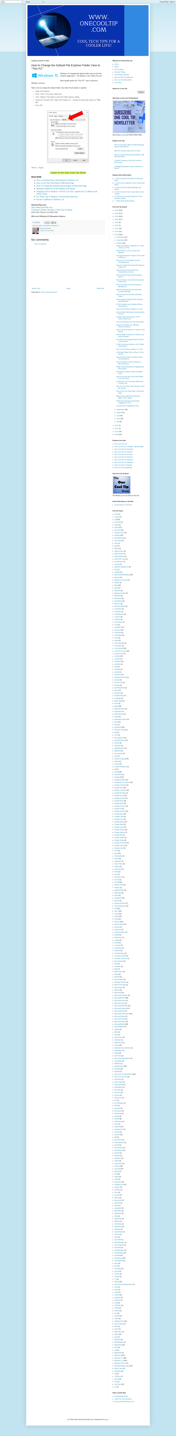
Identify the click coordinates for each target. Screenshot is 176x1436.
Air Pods (117, 522)
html (115, 874)
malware (117, 966)
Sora (116, 1192)
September (121, 410)
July (118, 416)
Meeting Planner (120, 982)
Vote (116, 1326)
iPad (116, 919)
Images (117, 887)
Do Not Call (118, 682)
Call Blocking (119, 614)
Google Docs (119, 795)
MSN (116, 1032)
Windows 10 (55, 225)
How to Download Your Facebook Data (130, 322)
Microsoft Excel (119, 998)
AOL (116, 543)
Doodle (117, 685)
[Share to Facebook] (52, 222)
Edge (116, 706)
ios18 (116, 914)
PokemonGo (118, 1129)
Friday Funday (119, 759)
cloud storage (119, 643)
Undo (116, 1292)
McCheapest (118, 979)
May (118, 422)
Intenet (116, 901)
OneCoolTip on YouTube (123, 505)
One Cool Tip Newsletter (123, 80)
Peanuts (117, 1108)
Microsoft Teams (120, 1022)
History (116, 866)
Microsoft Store (119, 1016)
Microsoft (117, 993)
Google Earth (119, 803)
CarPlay (117, 619)
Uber (116, 1290)
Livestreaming (119, 953)
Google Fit (118, 809)
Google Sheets (119, 832)
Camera (117, 617)
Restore (117, 1156)
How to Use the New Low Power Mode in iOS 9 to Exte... (129, 377)
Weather (117, 1339)
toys (115, 1266)
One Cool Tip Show (64, 209)
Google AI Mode (120, 780)
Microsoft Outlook (120, 1008)
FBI (115, 732)
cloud (116, 640)
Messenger (118, 987)
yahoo (116, 1379)
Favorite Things (119, 72)
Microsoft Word (119, 1024)
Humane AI (118, 877)
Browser (117, 604)
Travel (116, 1271)
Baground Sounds (120, 580)
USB (116, 1303)
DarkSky (117, 664)
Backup (117, 577)
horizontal (117, 869)
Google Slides (119, 837)
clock (116, 638)
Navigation (118, 1050)
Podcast (117, 1127)
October (120, 243)
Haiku (116, 858)
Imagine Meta (119, 890)
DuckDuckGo (119, 696)
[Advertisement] (68, 266)
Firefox (116, 743)
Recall (116, 1145)
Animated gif (118, 538)
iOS (115, 908)
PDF (116, 1106)
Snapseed (118, 1182)
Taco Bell (117, 1240)
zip (115, 1387)
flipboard (117, 751)
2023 (117, 219)
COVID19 (117, 661)
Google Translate (120, 843)
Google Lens (118, 819)
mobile (116, 1029)
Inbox (116, 895)
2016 (117, 231)
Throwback (118, 1258)
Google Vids (118, 848)
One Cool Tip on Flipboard (123, 460)
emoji (116, 722)
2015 (117, 234)
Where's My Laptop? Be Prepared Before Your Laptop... (128, 397)
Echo (116, 703)
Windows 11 (118, 1360)
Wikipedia (117, 1353)
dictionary (117, 675)
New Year (117, 1056)
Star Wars (117, 1211)
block (116, 588)
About (116, 67)
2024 (117, 216)
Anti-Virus (117, 540)
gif (115, 769)
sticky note (118, 1219)
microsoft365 (118, 1027)
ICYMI (116, 882)
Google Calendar (120, 790)
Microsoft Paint (119, 1011)
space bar (117, 1200)
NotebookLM (118, 1066)
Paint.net (117, 1092)
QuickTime (118, 1140)
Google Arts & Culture (121, 782)
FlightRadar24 (119, 748)
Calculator (118, 609)
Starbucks (117, 1213)
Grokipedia (118, 856)
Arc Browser (118, 561)
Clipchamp (118, 635)
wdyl (116, 1337)
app (115, 546)
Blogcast (117, 590)
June (118, 419)
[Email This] (45, 222)
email (116, 717)
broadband (118, 601)
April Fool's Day (119, 559)
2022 (117, 222)
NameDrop (118, 1043)
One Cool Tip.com (120, 444)
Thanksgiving (119, 1253)
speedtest (117, 1208)
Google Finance (120, 806)
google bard (118, 788)
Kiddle (116, 935)
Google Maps (119, 822)
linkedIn (117, 950)
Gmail (116, 772)
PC (115, 1100)
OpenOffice (118, 1087)
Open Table (118, 1082)
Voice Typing (118, 1324)
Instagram (117, 898)
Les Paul (117, 945)
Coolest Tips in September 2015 (127, 406)
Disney (116, 680)
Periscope (117, 1111)
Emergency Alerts (120, 719)
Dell (115, 667)
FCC (116, 735)
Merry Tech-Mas (120, 985)
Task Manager (119, 1242)
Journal (117, 927)
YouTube (117, 1384)
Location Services (120, 958)
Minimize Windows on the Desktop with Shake (55, 189)
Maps (116, 974)
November (120, 240)
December (120, 237)
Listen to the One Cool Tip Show (68, 172)
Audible (117, 572)
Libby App (117, 948)
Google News (119, 827)
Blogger (105, 1419)
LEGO (116, 943)
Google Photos (119, 830)
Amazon (117, 530)
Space (116, 1198)
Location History (120, 956)
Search (116, 1166)
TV (115, 1279)
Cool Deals (118, 648)
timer (116, 1263)
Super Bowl (118, 1232)
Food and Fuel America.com (124, 1401)
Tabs (116, 1237)
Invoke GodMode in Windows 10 (50, 199)
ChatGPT (117, 627)
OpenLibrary (118, 1085)
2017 (117, 228)
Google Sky (118, 835)
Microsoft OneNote (120, 1006)
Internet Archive (119, 903)
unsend (117, 1295)
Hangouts (117, 861)
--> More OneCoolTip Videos (124, 201)
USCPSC (117, 1305)
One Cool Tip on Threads (123, 465)
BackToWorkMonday (121, 575)
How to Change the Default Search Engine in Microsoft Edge (61, 186)
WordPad (117, 1371)
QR (115, 1137)
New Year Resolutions (122, 1058)
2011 (117, 431)
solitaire (117, 1190)
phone (116, 1116)
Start (116, 1216)
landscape (118, 937)
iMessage (117, 893)
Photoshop (118, 1121)
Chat (116, 625)
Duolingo (117, 698)
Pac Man (117, 1090)
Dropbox (117, 693)
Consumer (118, 646)
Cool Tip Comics (120, 651)
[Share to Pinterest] (55, 222)
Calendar (117, 612)
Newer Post (36, 288)
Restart (116, 1153)
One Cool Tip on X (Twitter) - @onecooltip (128, 447)
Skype (116, 1177)
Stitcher (117, 1221)
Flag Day (117, 746)
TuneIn (116, 1274)
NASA (116, 1045)
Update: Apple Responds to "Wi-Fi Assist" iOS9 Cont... (128, 318)
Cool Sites (118, 83)
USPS (116, 1308)
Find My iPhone (119, 740)
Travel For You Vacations (123, 1399)
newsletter (118, 1061)
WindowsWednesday (121, 1366)
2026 (117, 210)
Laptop (116, 940)
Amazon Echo (119, 533)
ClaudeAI (117, 633)
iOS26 (116, 916)
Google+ (51, 209)
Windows (117, 1355)
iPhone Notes (119, 924)
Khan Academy (119, 932)
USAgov (117, 1300)
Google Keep (119, 814)
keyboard (117, 929)
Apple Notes (118, 554)
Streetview (118, 1226)
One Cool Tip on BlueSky (123, 468)
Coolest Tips (118, 654)
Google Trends (119, 845)
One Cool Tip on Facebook (123, 449)
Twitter (43, 209)
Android (117, 535)
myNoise (117, 1040)
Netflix (116, 1053)
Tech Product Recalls (121, 75)
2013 (117, 428)
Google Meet (118, 824)
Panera (117, 1095)
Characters (118, 622)
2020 (117, 225)
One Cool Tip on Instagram (123, 462)
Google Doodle (119, 798)
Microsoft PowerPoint (121, 1014)
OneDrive (117, 1079)
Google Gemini (119, 811)
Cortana (117, 659)
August (119, 412)
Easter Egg (118, 701)
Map (116, 969)
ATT (115, 569)
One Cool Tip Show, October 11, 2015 (129, 349)
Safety (116, 1161)
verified (117, 1316)
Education (117, 711)
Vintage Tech (119, 1321)
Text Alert (117, 1247)
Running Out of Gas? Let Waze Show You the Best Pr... (129, 358)
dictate (116, 672)
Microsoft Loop (119, 1003)
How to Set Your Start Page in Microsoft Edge (55, 183)
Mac (115, 964)
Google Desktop (120, 793)
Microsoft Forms (119, 1001)
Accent (116, 517)
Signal (116, 1171)
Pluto (116, 1124)
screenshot (118, 1163)
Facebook (35, 209)
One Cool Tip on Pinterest (123, 457)
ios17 (116, 911)
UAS (116, 1287)
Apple (116, 548)
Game (116, 761)
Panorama (118, 1098)
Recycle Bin (118, 1148)
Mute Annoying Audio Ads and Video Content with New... (129, 290)
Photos (116, 1119)
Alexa (116, 527)
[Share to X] (50, 222)
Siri (115, 1174)
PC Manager (118, 1103)
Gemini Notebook (120, 767)
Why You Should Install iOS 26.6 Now (127, 151)
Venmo (116, 1311)
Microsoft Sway (119, 1019)
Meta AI (117, 990)
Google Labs (118, 816)
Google (117, 777)
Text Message (119, 1250)
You (115, 1382)
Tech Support (119, 69)
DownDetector (119, 688)
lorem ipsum (118, 961)
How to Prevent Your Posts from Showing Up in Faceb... (127, 271)
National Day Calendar (122, 1048)
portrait (116, 1132)
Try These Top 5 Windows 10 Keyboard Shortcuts (57, 197)
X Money (117, 1376)
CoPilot (117, 656)
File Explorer (47, 225)
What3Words (118, 1342)
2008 (117, 434)
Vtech (116, 1329)
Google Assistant (120, 785)
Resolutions (118, 1150)
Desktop (117, 669)
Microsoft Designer (121, 995)
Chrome (117, 630)
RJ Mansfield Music (121, 1396)
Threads (117, 1255)
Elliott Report (118, 714)
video (116, 1318)
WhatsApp (118, 1345)
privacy (116, 1135)
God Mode (118, 774)
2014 (117, 425)
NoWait (117, 1071)
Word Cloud (118, 1368)
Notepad (117, 1069)
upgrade (117, 1297)
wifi (115, 1350)
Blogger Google (119, 593)
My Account (118, 1037)
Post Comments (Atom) (49, 292)
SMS (116, 1179)
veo (115, 1313)
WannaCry (118, 1332)
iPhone (116, 922)
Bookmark (117, 598)
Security (117, 1169)
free (115, 756)
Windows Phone (120, 1363)
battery (116, 582)
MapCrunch (118, 971)
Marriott (117, 977)
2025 (117, 213)
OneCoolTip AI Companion (123, 77)
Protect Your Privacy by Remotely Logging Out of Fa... (128, 402)
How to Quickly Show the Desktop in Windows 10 (57, 180)
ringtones (117, 1158)
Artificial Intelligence (121, 567)
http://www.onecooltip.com (42, 207)
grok (116, 853)
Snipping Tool (119, 1184)
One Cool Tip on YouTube (123, 454)
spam (116, 1205)
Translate (117, 1268)
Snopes (117, 1187)
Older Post (100, 288)
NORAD (117, 1064)
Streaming (118, 1224)
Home (68, 288)
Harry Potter (118, 864)
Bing (116, 585)
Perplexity (117, 1113)
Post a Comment (40, 244)
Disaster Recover (120, 677)
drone (116, 690)
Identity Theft (118, 885)
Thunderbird (118, 1261)
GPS (116, 851)
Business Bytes (119, 606)
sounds (117, 1195)
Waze (116, 1334)
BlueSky (117, 596)
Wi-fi (116, 1347)
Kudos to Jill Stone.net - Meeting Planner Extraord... (127, 326)
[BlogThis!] (48, 222)
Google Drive (119, 801)
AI (115, 519)
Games (116, 764)
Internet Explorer (120, 906)
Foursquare (118, 753)
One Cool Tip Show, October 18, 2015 (129, 309)
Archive (117, 564)
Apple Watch (118, 556)
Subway (117, 1229)
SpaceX (117, 1203)
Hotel (116, 872)
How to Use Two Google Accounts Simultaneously (128, 261)
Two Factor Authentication (123, 1284)
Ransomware (119, 1142)
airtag (116, 525)
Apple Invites (118, 551)
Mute (116, 1035)
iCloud (116, 880)
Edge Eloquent (119, 709)
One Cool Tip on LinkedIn (123, 452)
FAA (115, 725)
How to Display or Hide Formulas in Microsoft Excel (128, 363)
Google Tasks (119, 840)
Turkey (116, 1276)
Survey (116, 1234)
